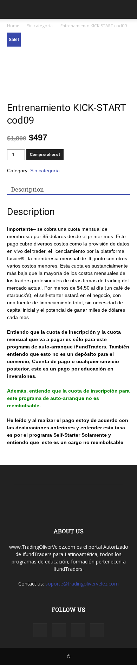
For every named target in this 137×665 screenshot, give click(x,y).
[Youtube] (97, 630)
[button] (127, 9)
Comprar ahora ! (45, 154)
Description (27, 189)
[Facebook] (40, 630)
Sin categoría (40, 26)
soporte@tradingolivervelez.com (82, 583)
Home (13, 26)
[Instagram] (59, 630)
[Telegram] (78, 630)
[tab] (27, 189)
